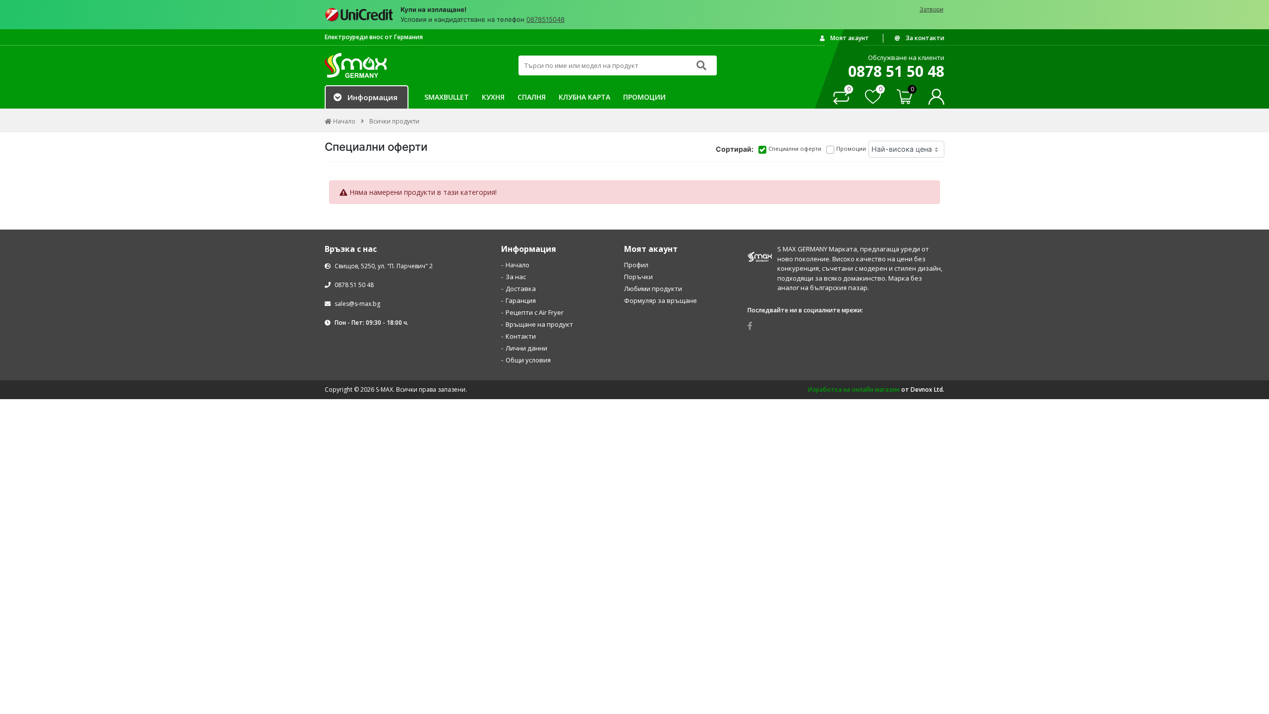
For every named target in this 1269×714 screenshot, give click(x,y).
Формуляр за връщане (660, 300)
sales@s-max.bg (357, 303)
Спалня (532, 97)
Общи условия (528, 360)
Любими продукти (653, 288)
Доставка (521, 288)
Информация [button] (372, 97)
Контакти (521, 336)
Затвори (931, 9)
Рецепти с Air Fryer (535, 312)
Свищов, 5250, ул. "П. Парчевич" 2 (383, 266)
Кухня (493, 97)
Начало (517, 264)
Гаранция (521, 300)
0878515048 (545, 19)
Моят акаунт (849, 38)
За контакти (924, 38)
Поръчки (638, 276)
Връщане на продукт (539, 324)
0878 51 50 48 (353, 285)
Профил (636, 264)
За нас (516, 276)
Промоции (644, 97)
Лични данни (526, 348)
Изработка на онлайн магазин (854, 389)
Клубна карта (584, 97)
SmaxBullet (446, 97)
